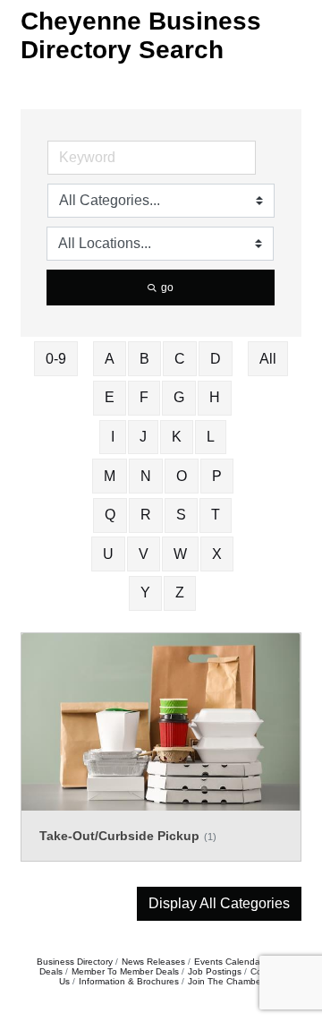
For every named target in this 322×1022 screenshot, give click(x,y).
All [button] (267, 358)
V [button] (143, 554)
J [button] (143, 436)
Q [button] (110, 514)
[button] (219, 904)
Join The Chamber (226, 981)
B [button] (144, 358)
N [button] (145, 476)
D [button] (215, 358)
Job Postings (215, 971)
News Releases (153, 961)
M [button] (109, 476)
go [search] (167, 287)
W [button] (180, 554)
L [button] (211, 436)
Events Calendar (228, 961)
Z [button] (179, 592)
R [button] (145, 514)
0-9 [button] (56, 358)
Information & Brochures (129, 981)
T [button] (215, 514)
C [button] (179, 358)
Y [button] (145, 592)
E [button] (109, 397)
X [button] (217, 554)
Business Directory (75, 961)
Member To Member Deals (125, 971)
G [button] (179, 397)
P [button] (217, 476)
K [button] (177, 436)
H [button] (214, 397)
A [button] (109, 358)
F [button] (144, 397)
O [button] (181, 476)
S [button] (181, 514)
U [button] (108, 554)
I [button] (112, 436)
